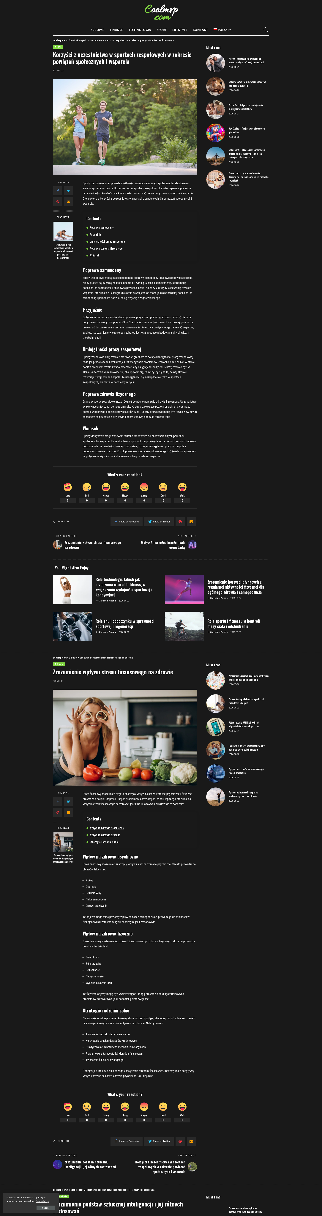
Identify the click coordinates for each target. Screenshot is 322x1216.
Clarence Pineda (107, 601)
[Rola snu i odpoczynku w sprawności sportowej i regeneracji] (72, 626)
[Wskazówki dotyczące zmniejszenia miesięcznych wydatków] (215, 109)
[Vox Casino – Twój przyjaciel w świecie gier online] (215, 133)
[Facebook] (57, 190)
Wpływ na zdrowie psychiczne (107, 828)
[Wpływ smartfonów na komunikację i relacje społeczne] (215, 773)
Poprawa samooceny (101, 227)
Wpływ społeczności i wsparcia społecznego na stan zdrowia (243, 794)
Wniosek (94, 255)
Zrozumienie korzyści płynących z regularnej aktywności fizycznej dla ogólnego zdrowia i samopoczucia (235, 587)
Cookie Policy (42, 1201)
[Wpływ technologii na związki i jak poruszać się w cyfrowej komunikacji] (215, 63)
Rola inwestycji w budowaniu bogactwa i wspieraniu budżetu (248, 83)
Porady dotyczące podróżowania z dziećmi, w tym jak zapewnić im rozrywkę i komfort (249, 176)
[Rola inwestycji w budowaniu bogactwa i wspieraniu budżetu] (215, 86)
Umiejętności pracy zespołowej (108, 241)
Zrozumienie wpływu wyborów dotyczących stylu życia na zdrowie (63, 858)
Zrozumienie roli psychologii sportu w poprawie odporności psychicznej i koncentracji (63, 251)
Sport (58, 47)
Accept (45, 1208)
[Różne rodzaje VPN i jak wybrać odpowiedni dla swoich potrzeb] (215, 727)
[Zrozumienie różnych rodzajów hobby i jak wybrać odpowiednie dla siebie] (215, 680)
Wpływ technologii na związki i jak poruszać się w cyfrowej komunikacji (246, 60)
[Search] (266, 29)
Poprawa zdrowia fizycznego (106, 248)
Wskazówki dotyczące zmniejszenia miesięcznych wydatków (246, 107)
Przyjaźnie (95, 234)
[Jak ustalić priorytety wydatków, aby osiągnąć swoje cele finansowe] (215, 750)
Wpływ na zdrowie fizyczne (105, 835)
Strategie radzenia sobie (104, 842)
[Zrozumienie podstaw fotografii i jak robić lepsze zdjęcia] (215, 703)
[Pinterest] (57, 201)
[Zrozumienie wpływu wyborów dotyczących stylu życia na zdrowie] (63, 842)
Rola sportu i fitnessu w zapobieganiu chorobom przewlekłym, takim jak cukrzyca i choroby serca (247, 153)
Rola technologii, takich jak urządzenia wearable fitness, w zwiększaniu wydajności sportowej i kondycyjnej (124, 587)
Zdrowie (59, 664)
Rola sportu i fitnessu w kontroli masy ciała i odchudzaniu (233, 623)
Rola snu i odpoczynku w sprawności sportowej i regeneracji (125, 623)
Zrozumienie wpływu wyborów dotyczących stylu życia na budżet (245, 1210)
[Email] (68, 201)
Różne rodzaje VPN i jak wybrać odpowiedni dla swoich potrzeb (244, 724)
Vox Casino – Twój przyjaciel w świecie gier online (247, 130)
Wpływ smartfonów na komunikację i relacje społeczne (246, 771)
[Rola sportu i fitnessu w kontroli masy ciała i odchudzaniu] (184, 626)
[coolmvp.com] (161, 12)
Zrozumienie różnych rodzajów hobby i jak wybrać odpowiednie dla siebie (249, 677)
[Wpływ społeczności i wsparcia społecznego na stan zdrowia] (215, 796)
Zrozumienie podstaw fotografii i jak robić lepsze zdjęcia (246, 701)
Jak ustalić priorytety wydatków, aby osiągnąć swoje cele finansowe (246, 747)
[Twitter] (68, 190)
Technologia (61, 1196)
